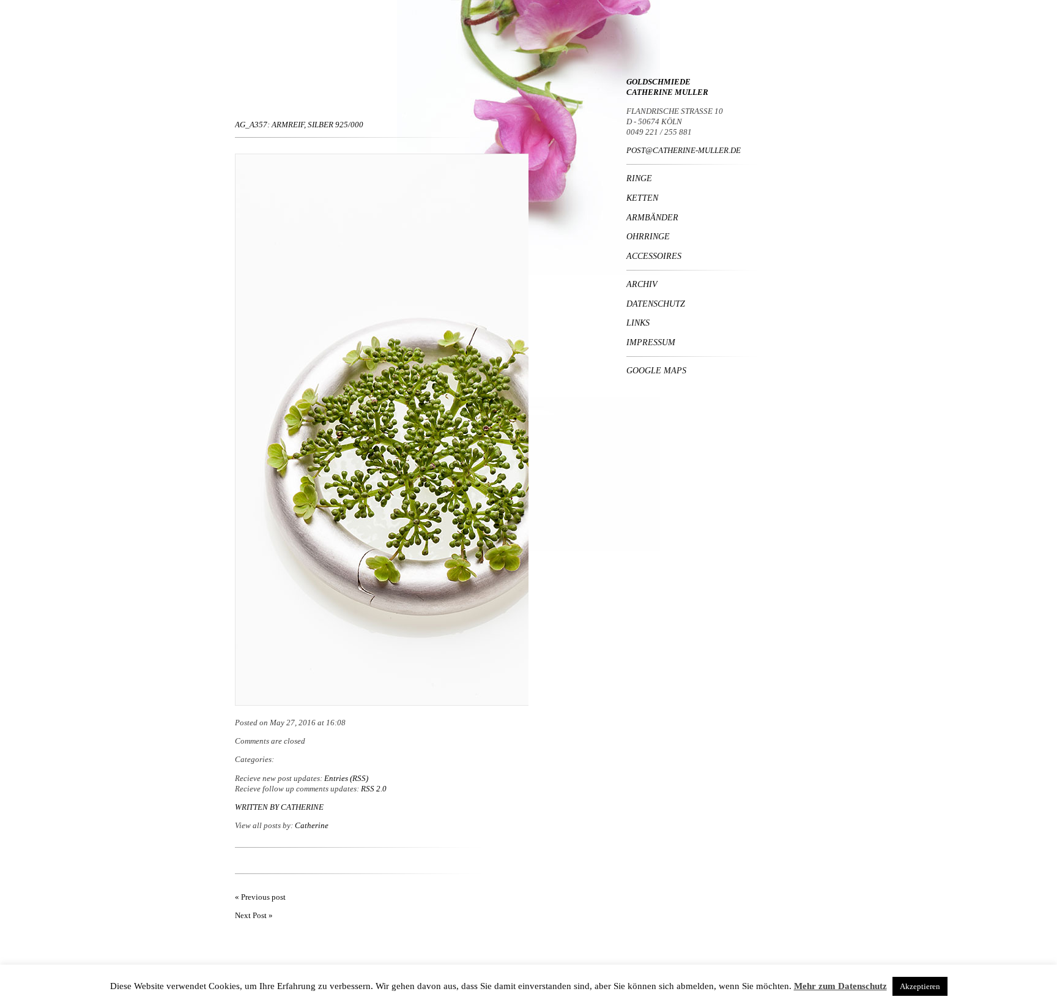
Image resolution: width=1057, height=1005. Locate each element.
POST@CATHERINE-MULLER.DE (683, 150)
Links (638, 322)
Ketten (642, 198)
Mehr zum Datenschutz (840, 986)
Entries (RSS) (346, 778)
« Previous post (260, 897)
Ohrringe (648, 236)
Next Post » (254, 915)
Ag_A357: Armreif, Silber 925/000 (299, 124)
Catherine (302, 807)
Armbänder (652, 217)
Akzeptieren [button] (920, 986)
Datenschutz (655, 303)
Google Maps (656, 370)
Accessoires (653, 256)
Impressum (650, 342)
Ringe (639, 178)
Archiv (642, 284)
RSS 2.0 (374, 788)
